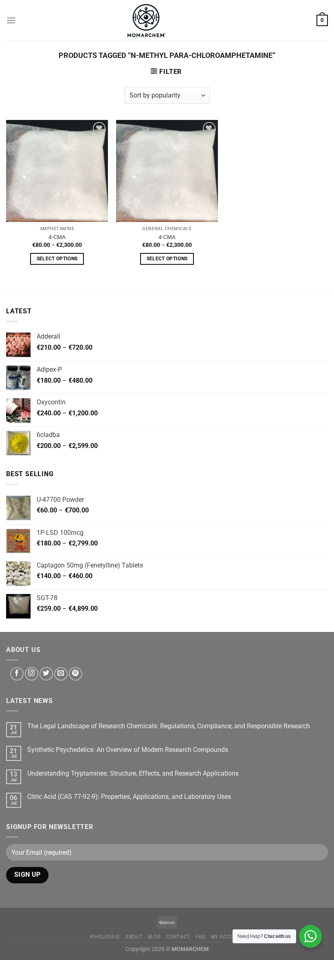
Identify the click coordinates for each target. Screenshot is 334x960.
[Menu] (11, 20)
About (133, 937)
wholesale (105, 937)
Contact (178, 937)
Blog (154, 937)
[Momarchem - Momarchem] (146, 20)
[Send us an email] (61, 674)
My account (227, 937)
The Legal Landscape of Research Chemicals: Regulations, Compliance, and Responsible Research (168, 726)
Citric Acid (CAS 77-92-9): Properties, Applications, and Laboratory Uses (129, 796)
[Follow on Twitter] (46, 674)
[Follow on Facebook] (17, 674)
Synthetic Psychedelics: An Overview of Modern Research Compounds (127, 750)
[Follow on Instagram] (31, 674)
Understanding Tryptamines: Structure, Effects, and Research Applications (133, 773)
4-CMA (57, 237)
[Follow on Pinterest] (75, 674)
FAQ (200, 937)
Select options (57, 259)
